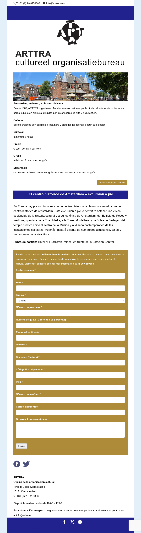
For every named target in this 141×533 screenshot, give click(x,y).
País (19, 381)
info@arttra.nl (23, 515)
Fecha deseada (25, 270)
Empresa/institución (28, 332)
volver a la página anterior (112, 182)
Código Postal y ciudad (30, 369)
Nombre (21, 344)
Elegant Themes (59, 528)
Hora (19, 282)
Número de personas (29, 307)
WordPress (102, 528)
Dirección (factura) (27, 357)
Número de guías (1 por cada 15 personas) (41, 319)
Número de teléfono (28, 394)
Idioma (20, 295)
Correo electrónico (27, 406)
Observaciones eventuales (31, 419)
